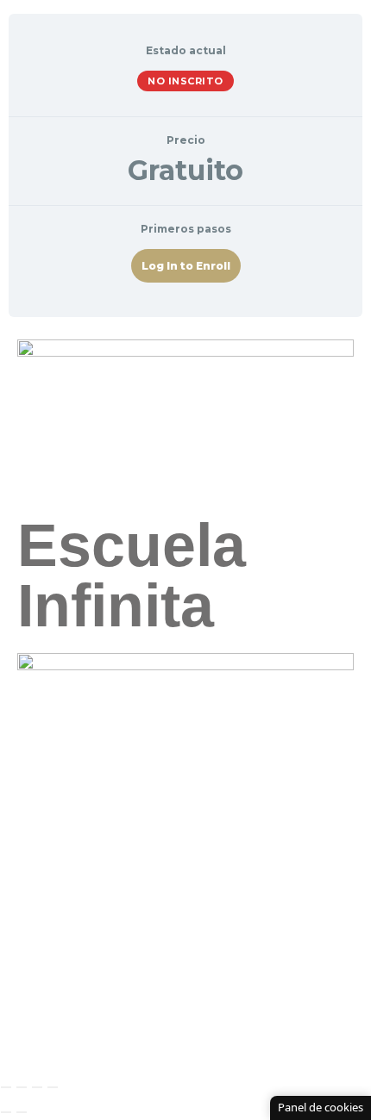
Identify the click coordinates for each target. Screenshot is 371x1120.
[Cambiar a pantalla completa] (22, 1087)
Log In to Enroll (185, 265)
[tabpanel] (185, 535)
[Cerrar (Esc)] (53, 1087)
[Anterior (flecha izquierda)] (6, 1112)
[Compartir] (37, 1087)
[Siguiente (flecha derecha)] (22, 1112)
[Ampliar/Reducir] (6, 1087)
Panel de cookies (320, 1107)
